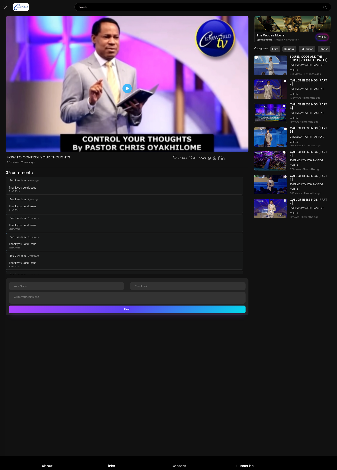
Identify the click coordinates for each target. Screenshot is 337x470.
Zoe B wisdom (18, 180)
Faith (275, 49)
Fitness (324, 49)
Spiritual (289, 49)
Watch (322, 37)
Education (307, 49)
